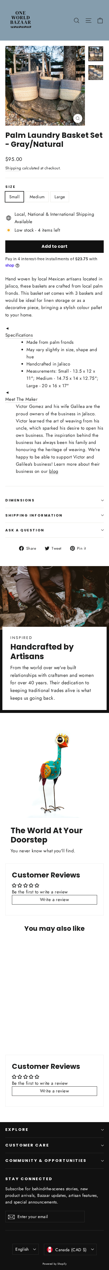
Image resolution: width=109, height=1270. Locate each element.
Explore (17, 1129)
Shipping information (34, 515)
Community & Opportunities (46, 1160)
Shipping (13, 168)
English (22, 1249)
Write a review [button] (54, 899)
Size (10, 187)
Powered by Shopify (55, 1264)
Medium (37, 197)
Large (59, 197)
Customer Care (27, 1145)
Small (14, 197)
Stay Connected (29, 1178)
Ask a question (24, 530)
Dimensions (20, 500)
